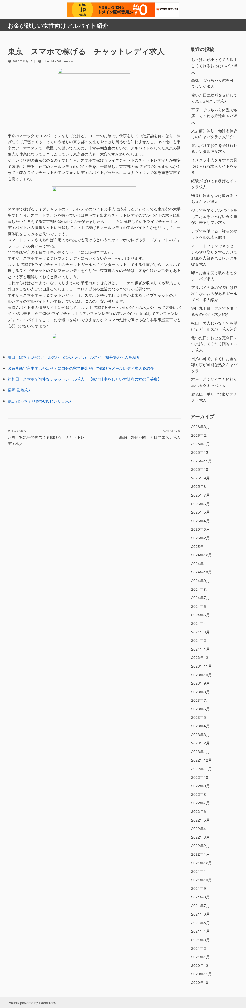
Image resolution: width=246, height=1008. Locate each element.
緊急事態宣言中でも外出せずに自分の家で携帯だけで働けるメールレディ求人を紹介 (81, 368)
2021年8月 (200, 897)
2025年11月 (201, 461)
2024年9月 (200, 580)
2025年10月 (201, 469)
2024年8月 (200, 589)
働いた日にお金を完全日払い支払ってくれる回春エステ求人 (214, 344)
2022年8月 (200, 794)
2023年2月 (200, 743)
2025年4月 (200, 520)
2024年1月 (200, 649)
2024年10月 (201, 572)
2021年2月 (200, 948)
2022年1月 (200, 854)
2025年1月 (200, 546)
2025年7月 (200, 495)
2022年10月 (201, 777)
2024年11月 (201, 563)
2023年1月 (200, 751)
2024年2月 (200, 640)
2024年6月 (200, 606)
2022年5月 (200, 820)
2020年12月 (201, 965)
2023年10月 (201, 674)
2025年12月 (201, 452)
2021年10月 (201, 880)
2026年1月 (200, 443)
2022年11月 (201, 768)
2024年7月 (200, 597)
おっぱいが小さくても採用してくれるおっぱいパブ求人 (214, 65)
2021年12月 (201, 863)
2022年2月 (200, 845)
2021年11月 (201, 871)
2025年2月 (200, 538)
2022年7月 (200, 802)
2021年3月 (200, 939)
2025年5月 (200, 512)
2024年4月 (200, 623)
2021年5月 (200, 922)
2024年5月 (200, 614)
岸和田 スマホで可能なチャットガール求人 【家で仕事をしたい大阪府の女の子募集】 (84, 379)
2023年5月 (200, 717)
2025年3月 (200, 529)
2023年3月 (200, 734)
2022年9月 (200, 785)
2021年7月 (200, 905)
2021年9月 (200, 888)
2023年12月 (201, 657)
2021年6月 (200, 914)
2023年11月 (201, 666)
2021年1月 (200, 956)
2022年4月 (200, 828)
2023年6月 (200, 709)
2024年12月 (201, 555)
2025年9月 (200, 478)
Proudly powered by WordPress (32, 1002)
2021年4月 (200, 931)
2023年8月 (200, 692)
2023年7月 (200, 700)
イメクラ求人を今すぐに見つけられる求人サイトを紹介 (214, 166)
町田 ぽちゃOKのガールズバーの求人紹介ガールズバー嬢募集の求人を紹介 (74, 357)
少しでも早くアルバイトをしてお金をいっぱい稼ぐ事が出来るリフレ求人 (214, 216)
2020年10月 (201, 982)
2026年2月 (200, 435)
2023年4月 (200, 726)
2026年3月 (200, 426)
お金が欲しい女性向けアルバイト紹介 (58, 25)
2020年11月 (201, 974)
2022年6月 (200, 811)
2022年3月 (200, 837)
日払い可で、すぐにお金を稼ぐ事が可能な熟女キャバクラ (214, 365)
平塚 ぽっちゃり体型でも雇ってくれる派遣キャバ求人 (214, 116)
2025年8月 (200, 486)
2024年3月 (200, 632)
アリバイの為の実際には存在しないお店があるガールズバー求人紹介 (214, 293)
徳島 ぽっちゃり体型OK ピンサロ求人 (40, 401)
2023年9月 (200, 683)
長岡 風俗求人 (20, 390)
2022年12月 (201, 760)
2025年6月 (200, 503)
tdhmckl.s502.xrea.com (59, 61)
